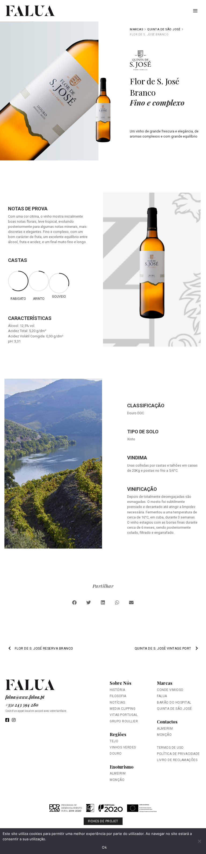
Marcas (164, 683)
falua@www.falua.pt (25, 697)
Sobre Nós (120, 683)
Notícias (117, 702)
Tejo (114, 741)
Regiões (118, 734)
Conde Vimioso (170, 690)
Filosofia (118, 696)
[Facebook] (7, 720)
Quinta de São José (163, 29)
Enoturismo (122, 767)
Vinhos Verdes (123, 747)
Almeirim (118, 773)
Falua (162, 696)
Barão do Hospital (174, 702)
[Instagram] (14, 720)
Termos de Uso (170, 747)
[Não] (199, 841)
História (117, 690)
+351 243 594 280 (21, 705)
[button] (74, 602)
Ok (104, 847)
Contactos (167, 722)
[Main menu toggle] (195, 10)
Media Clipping (122, 709)
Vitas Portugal (124, 715)
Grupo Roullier (124, 721)
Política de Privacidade (178, 754)
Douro (116, 753)
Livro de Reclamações (177, 760)
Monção (117, 780)
